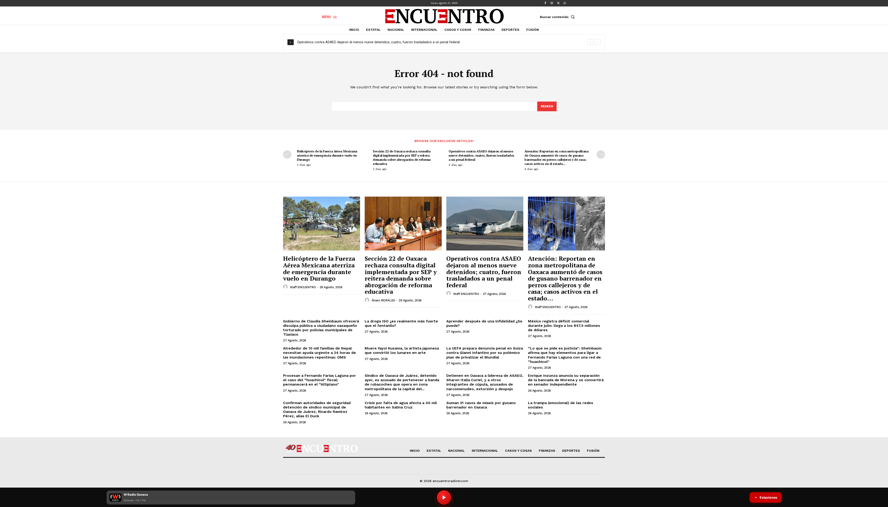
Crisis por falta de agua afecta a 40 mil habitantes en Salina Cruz (401, 405)
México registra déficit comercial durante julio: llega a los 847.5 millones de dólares (564, 325)
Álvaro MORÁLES (383, 300)
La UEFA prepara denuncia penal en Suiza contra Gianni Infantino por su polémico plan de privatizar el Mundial (484, 352)
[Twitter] (558, 3)
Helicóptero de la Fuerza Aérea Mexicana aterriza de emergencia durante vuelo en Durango (327, 155)
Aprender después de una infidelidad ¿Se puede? (484, 323)
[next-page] (601, 154)
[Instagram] (552, 3)
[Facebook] (545, 3)
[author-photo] (286, 287)
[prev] (590, 42)
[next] (598, 42)
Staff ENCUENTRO (303, 287)
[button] (558, 17)
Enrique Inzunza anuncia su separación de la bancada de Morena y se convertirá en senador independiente (566, 379)
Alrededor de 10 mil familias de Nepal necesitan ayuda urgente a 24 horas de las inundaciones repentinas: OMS (319, 352)
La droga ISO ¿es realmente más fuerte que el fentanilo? (401, 323)
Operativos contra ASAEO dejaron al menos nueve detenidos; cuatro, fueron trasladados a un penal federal (378, 42)
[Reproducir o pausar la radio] (444, 497)
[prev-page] (287, 154)
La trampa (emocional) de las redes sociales (560, 405)
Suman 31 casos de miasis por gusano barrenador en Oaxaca (481, 405)
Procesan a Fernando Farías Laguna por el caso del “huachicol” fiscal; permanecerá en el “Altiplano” (319, 379)
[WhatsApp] (565, 3)
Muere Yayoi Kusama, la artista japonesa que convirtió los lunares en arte (402, 350)
